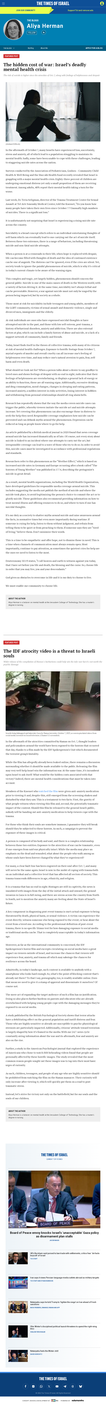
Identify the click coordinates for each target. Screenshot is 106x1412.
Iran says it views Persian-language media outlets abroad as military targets (64, 1278)
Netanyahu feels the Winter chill (44, 1351)
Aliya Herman (45, 26)
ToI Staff (33, 1259)
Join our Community (25, 10)
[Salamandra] (78, 1400)
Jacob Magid (54, 1240)
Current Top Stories (54, 1159)
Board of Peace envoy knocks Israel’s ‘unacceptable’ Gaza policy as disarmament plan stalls (54, 1234)
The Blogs (33, 20)
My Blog (31, 48)
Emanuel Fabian (48, 1307)
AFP (58, 1307)
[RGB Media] (55, 1400)
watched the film (48, 791)
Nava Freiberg (35, 1307)
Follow (31, 32)
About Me (44, 48)
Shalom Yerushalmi (37, 1332)
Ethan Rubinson (47, 1281)
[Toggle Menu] (3, 3)
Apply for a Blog (94, 48)
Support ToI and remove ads (80, 10)
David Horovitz (36, 1354)
